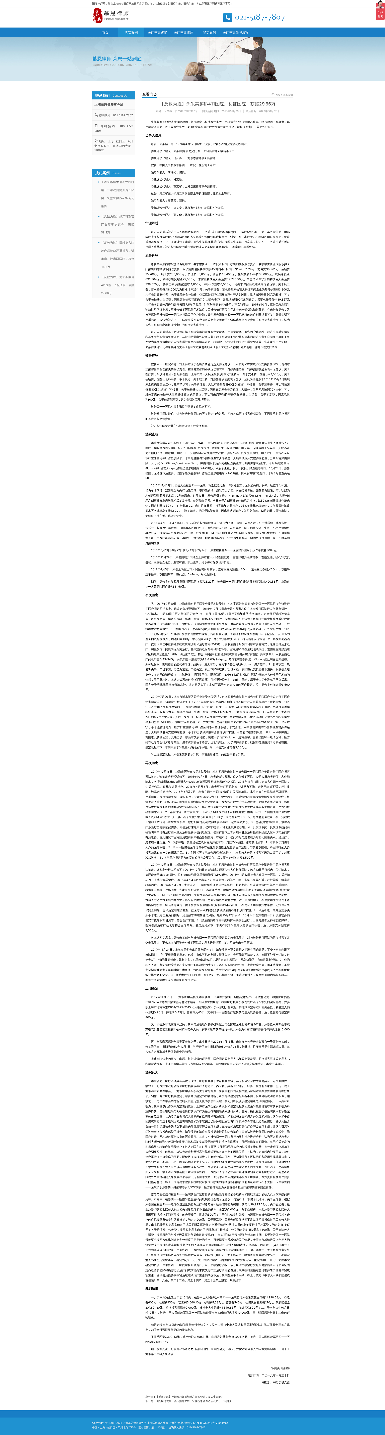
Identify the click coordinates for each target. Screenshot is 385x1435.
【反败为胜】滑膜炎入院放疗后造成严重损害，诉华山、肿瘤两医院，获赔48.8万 (117, 254)
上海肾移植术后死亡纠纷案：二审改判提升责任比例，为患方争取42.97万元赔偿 (117, 194)
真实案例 (131, 32)
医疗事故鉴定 (157, 32)
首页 (105, 32)
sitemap (223, 1422)
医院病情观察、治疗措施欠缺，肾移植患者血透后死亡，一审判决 (193, 1401)
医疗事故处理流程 (235, 32)
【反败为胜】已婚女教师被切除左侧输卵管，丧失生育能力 (190, 1396)
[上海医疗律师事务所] (111, 22)
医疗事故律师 (183, 32)
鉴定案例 (209, 32)
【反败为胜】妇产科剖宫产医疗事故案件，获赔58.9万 (117, 224)
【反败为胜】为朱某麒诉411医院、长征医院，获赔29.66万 (117, 285)
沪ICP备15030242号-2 (204, 1422)
